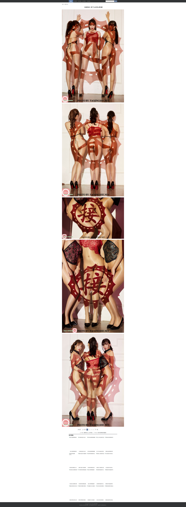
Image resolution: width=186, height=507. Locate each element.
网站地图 (99, 503)
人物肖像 (88, 1)
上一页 (84, 429)
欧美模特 (79, 1)
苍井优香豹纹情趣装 (102, 432)
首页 (71, 1)
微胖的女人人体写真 (88, 432)
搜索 (116, 1)
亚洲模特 (75, 1)
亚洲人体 (66, 4)
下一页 (96, 429)
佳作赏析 (84, 1)
